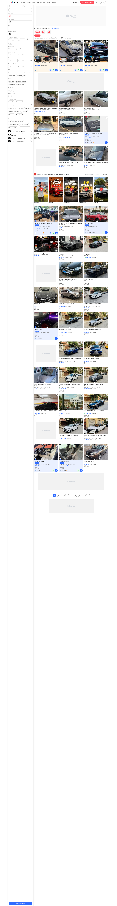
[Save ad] (57, 41)
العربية (102, 2)
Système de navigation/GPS (15, 111)
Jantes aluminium (13, 108)
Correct (27, 72)
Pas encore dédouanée (21, 81)
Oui (10, 96)
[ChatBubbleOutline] (50, 70)
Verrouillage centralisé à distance (25, 127)
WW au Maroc (12, 84)
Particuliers (11, 101)
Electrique (22, 39)
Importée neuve (20, 84)
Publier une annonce (88, 2)
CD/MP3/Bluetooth (24, 124)
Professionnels (19, 101)
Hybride (11, 43)
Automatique (12, 48)
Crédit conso (42, 2)
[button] (14, 54)
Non (14, 96)
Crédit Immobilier (35, 2)
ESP (10, 121)
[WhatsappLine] (53, 70)
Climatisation (28, 108)
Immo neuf (29, 2)
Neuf (25, 75)
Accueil (37, 28)
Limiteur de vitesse (13, 124)
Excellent (11, 72)
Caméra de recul (12, 118)
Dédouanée (11, 81)
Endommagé (12, 75)
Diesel (10, 39)
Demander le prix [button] (40, 111)
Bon (22, 72)
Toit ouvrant (24, 111)
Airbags (21, 108)
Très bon (17, 72)
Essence (16, 39)
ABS (30, 118)
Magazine (54, 2)
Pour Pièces (19, 75)
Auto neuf (23, 2)
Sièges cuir (11, 114)
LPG (27, 39)
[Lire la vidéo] (41, 189)
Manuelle (19, 48)
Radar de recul (19, 114)
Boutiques (49, 2)
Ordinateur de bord (13, 127)
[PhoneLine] (56, 70)
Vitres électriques (22, 118)
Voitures (48, 28)
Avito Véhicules (43, 28)
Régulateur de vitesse (18, 121)
